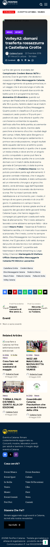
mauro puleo (9, 276)
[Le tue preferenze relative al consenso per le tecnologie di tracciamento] (45, 542)
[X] (10, 454)
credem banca (26, 268)
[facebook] (5, 454)
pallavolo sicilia (39, 276)
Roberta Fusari (12, 374)
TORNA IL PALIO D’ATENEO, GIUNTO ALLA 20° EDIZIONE (13, 403)
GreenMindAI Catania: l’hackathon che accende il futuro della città (36, 405)
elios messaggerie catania (14, 272)
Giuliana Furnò (16, 53)
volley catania (9, 280)
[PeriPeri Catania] (10, 2)
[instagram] (16, 454)
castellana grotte (11, 268)
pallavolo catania (23, 276)
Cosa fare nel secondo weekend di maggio (10, 365)
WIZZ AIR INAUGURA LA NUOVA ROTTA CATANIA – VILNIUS (35, 364)
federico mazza (33, 272)
